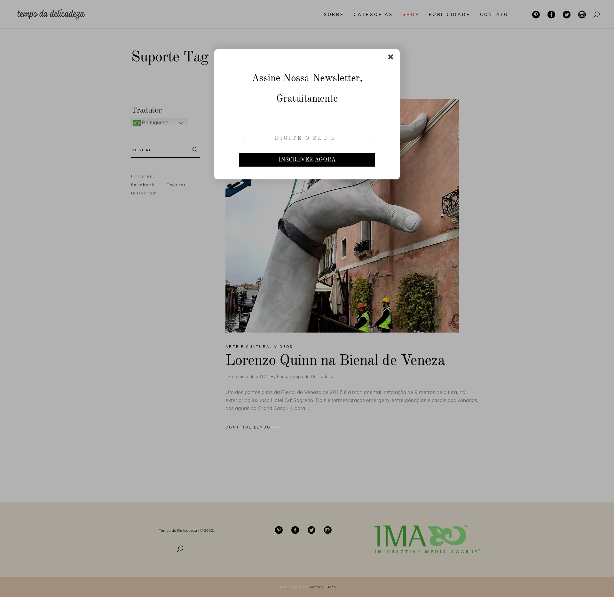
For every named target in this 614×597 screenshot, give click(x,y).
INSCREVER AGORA (307, 160)
